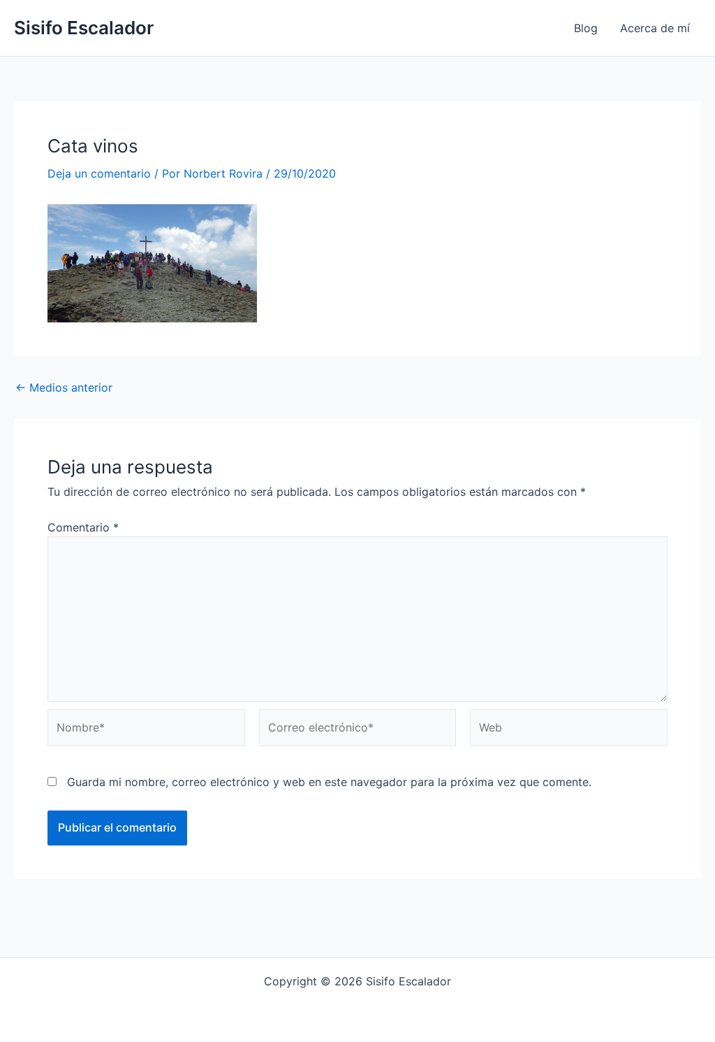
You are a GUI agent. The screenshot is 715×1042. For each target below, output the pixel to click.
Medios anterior (63, 387)
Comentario (83, 527)
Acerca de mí (655, 28)
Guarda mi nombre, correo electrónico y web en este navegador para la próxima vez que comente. (329, 782)
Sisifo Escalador (84, 27)
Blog (586, 28)
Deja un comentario (99, 173)
